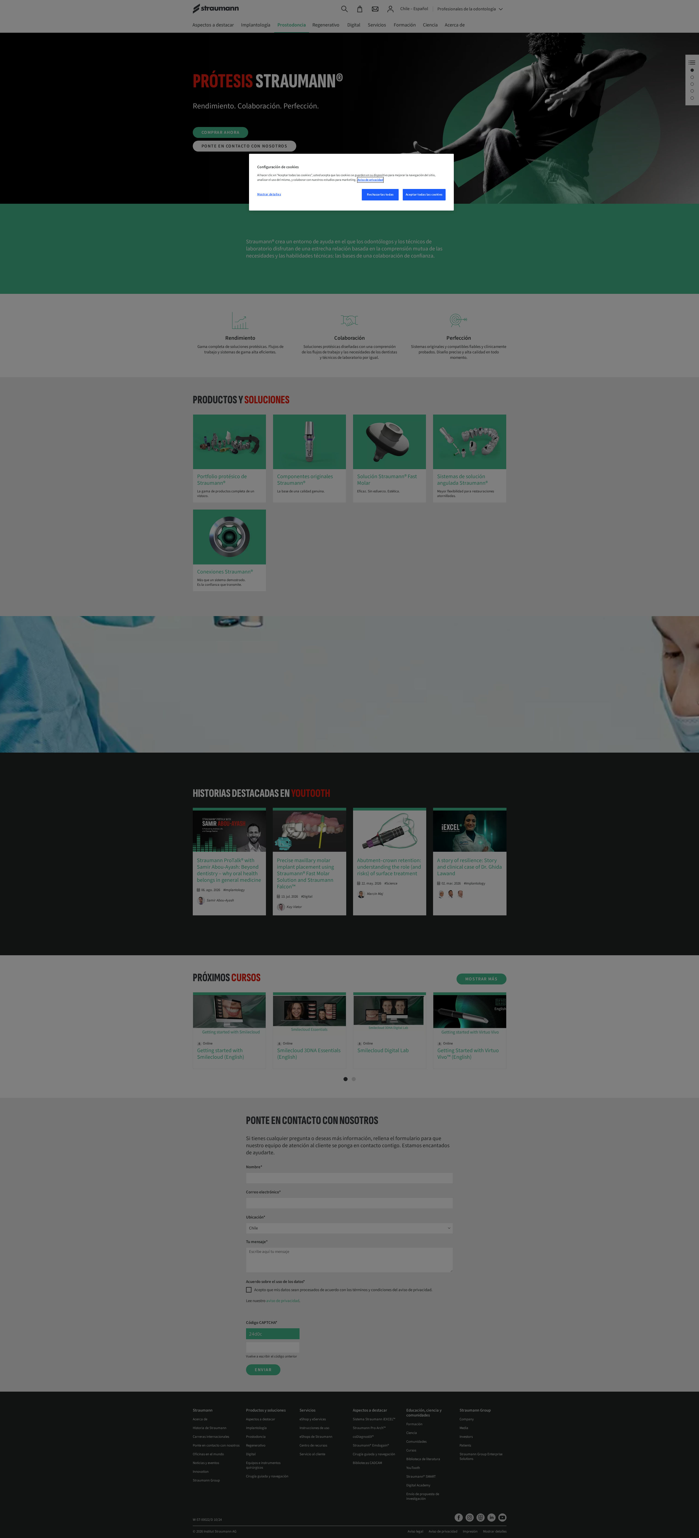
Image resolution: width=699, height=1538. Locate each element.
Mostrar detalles (269, 194)
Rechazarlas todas (380, 194)
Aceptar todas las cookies (424, 194)
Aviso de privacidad (370, 180)
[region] (351, 182)
